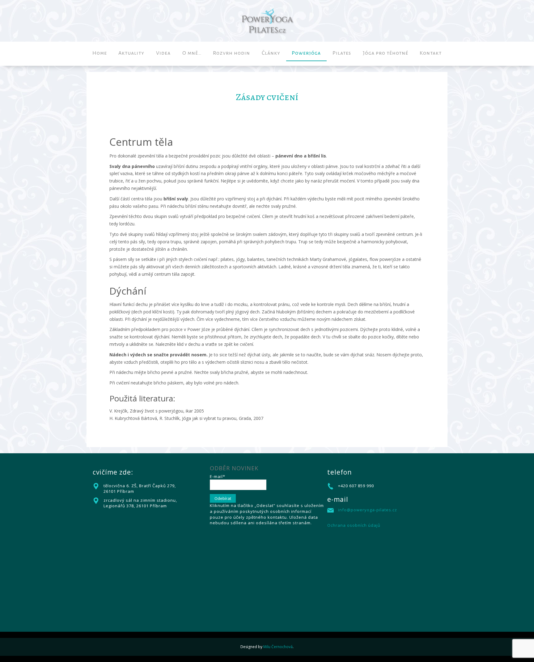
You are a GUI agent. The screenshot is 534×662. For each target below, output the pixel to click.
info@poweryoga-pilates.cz (367, 510)
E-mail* (217, 476)
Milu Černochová (278, 646)
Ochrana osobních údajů (353, 525)
